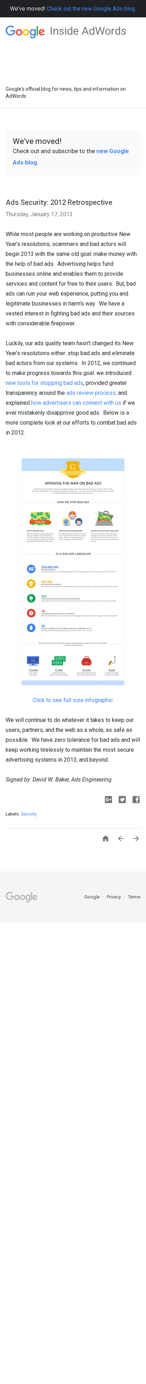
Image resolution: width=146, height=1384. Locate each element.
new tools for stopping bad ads (44, 383)
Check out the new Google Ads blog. (91, 8)
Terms (134, 897)
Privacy (114, 897)
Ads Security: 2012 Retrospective (59, 202)
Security (29, 814)
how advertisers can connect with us (76, 402)
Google (92, 897)
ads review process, (91, 393)
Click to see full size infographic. (73, 700)
